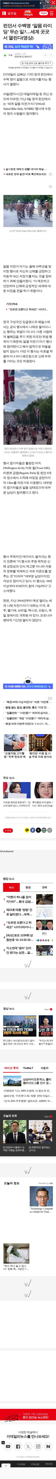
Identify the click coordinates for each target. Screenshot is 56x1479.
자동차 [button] (44, 1068)
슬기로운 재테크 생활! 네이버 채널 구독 (27, 169)
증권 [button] (28, 887)
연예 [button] (44, 887)
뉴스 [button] (11, 887)
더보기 (47, 1009)
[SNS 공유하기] (50, 55)
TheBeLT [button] (28, 1068)
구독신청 (35, 1464)
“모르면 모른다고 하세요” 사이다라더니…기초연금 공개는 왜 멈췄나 (29, 309)
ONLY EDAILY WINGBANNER (28, 13)
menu (52, 12)
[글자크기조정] (45, 55)
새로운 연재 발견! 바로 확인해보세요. (26, 174)
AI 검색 (44, 13)
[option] (28, 4)
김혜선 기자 (20, 54)
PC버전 (49, 1464)
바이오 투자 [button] (11, 1068)
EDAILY (4, 13)
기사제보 (21, 1464)
